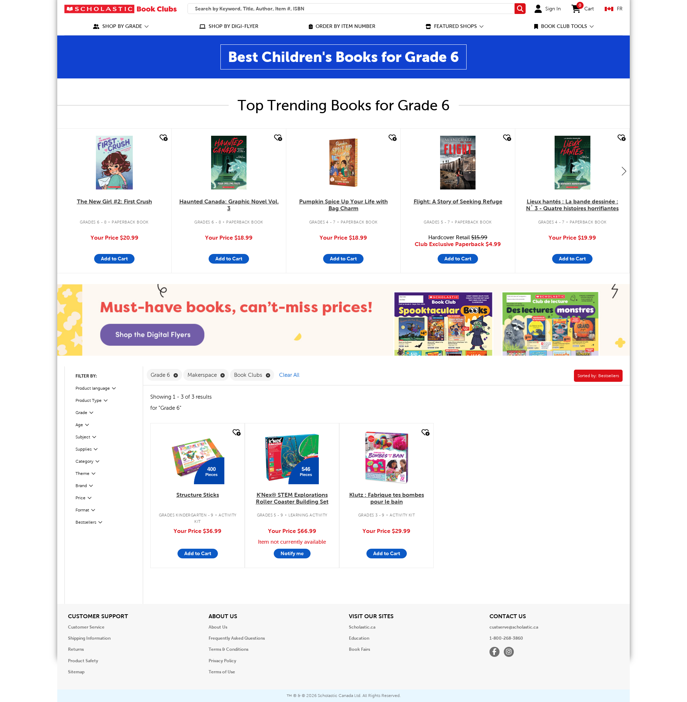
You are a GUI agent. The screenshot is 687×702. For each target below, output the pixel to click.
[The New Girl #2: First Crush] (114, 162)
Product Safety (83, 660)
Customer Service (86, 627)
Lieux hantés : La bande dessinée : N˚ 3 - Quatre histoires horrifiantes (572, 204)
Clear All (289, 375)
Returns (76, 649)
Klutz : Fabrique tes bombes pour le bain (386, 498)
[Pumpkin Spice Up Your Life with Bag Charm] (343, 162)
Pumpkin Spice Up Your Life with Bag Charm (343, 204)
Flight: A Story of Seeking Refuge (458, 201)
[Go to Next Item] (624, 171)
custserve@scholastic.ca (513, 627)
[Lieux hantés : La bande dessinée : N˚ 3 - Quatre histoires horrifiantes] (572, 162)
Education (359, 638)
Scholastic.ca (362, 627)
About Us (218, 627)
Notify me (292, 553)
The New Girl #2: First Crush (114, 201)
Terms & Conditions (228, 649)
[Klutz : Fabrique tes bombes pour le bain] (386, 457)
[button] (121, 26)
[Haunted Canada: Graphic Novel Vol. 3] (229, 162)
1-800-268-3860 (506, 638)
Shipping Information (89, 638)
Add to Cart (114, 258)
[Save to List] (163, 137)
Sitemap (76, 671)
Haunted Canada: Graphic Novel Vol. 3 (229, 204)
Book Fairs (359, 649)
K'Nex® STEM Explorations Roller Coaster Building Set (292, 498)
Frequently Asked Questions (237, 638)
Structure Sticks (197, 495)
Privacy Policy (222, 660)
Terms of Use (222, 671)
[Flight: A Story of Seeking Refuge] (458, 162)
